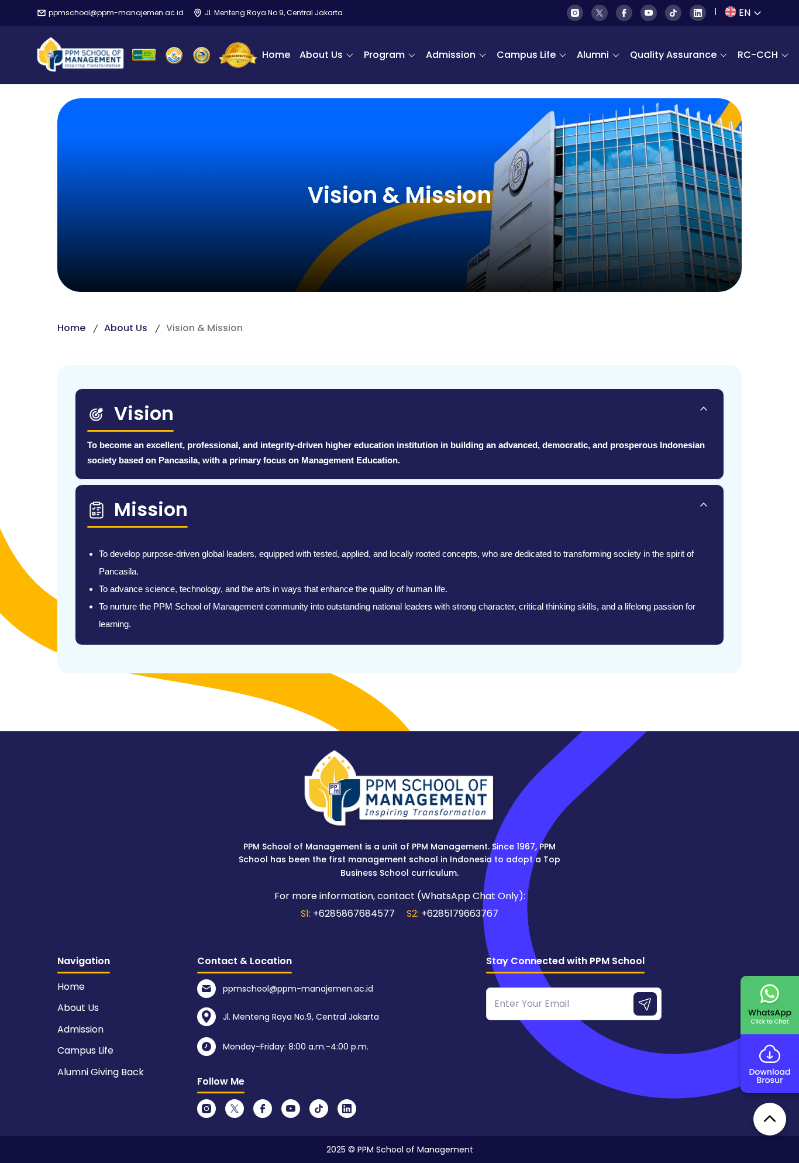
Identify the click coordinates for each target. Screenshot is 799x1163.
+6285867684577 (354, 913)
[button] (399, 419)
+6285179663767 (459, 913)
